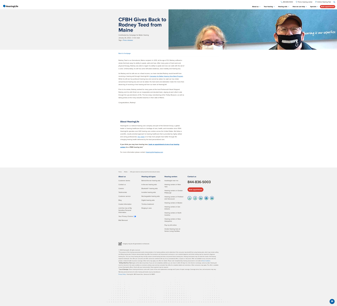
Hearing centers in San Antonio (172, 208)
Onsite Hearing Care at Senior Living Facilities (172, 230)
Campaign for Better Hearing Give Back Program (166, 76)
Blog (120, 200)
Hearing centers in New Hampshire (172, 220)
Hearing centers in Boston (173, 203)
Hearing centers (170, 176)
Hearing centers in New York (172, 185)
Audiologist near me (171, 180)
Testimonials (122, 192)
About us (122, 176)
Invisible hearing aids (148, 192)
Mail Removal (123, 220)
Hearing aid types (148, 176)
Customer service (124, 196)
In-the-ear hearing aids (149, 184)
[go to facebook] (195, 198)
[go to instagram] (206, 198)
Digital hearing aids (148, 200)
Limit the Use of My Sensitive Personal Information (125, 210)
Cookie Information (124, 204)
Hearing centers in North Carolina (172, 214)
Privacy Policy (122, 274)
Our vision (141, 137)
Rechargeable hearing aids (150, 196)
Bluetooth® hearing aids (149, 188)
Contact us (122, 184)
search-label (334, 2)
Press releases (128, 40)
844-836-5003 (199, 181)
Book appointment (327, 6)
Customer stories (124, 180)
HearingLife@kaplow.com (154, 152)
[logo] (10, 6)
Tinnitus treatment (147, 204)
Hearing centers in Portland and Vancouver (173, 198)
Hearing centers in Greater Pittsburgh (173, 191)
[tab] (256, 6)
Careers (121, 188)
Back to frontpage (124, 53)
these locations (206, 261)
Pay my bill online (170, 225)
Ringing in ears (146, 208)
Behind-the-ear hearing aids (150, 180)
